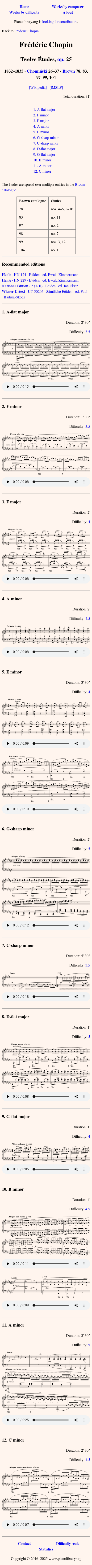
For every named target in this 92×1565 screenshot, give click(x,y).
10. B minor (42, 159)
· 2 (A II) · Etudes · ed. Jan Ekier (40, 285)
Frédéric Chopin (26, 30)
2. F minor (41, 114)
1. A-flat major (44, 109)
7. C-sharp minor (46, 143)
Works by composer (68, 6)
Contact (24, 1543)
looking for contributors (59, 21)
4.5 (87, 618)
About (68, 12)
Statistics (46, 1549)
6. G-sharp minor (46, 137)
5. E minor (41, 131)
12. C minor (42, 171)
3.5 (87, 331)
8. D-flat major (44, 148)
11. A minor (42, 165)
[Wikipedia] (38, 87)
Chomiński (37, 71)
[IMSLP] (56, 87)
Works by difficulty (24, 12)
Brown (69, 71)
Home (24, 6)
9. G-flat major (44, 154)
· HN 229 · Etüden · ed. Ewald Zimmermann (40, 280)
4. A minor (41, 126)
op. (61, 59)
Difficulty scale (67, 1543)
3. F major (41, 120)
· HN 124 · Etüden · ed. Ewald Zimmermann (40, 274)
